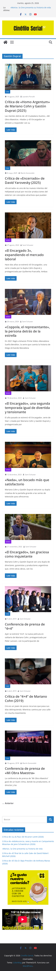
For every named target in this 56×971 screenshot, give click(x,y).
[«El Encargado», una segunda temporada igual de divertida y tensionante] (28, 378)
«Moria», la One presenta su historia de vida (30, 7)
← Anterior (8, 803)
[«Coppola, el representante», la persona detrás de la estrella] (28, 302)
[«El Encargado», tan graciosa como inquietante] (28, 527)
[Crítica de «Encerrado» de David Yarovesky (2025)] (28, 153)
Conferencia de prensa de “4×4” (25, 626)
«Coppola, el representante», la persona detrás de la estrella (27, 331)
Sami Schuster (27, 245)
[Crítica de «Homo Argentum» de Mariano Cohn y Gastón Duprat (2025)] (28, 77)
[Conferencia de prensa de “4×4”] (28, 599)
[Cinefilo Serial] (5, 42)
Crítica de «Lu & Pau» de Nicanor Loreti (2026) (23, 836)
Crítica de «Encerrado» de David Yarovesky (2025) (25, 180)
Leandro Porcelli (28, 96)
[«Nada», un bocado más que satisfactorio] (28, 455)
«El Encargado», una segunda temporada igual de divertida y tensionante (27, 407)
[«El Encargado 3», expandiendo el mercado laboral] (28, 225)
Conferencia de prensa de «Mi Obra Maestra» (25, 770)
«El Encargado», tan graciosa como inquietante (27, 554)
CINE (7, 92)
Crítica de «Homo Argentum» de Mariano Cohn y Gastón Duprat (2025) (27, 106)
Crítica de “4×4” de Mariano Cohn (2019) (26, 698)
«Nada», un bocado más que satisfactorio (27, 482)
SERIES (8, 240)
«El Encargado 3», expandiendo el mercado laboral (24, 254)
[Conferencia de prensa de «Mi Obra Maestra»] (28, 744)
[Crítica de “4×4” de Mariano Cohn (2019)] (28, 671)
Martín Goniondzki (27, 173)
